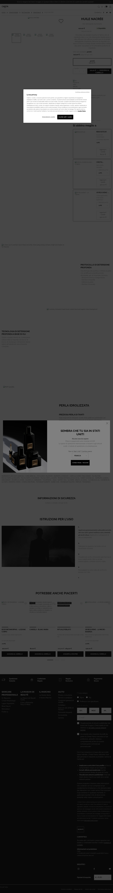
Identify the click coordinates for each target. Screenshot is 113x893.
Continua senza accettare (82, 92)
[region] (57, 106)
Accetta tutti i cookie (65, 117)
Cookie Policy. (82, 111)
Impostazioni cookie (48, 117)
